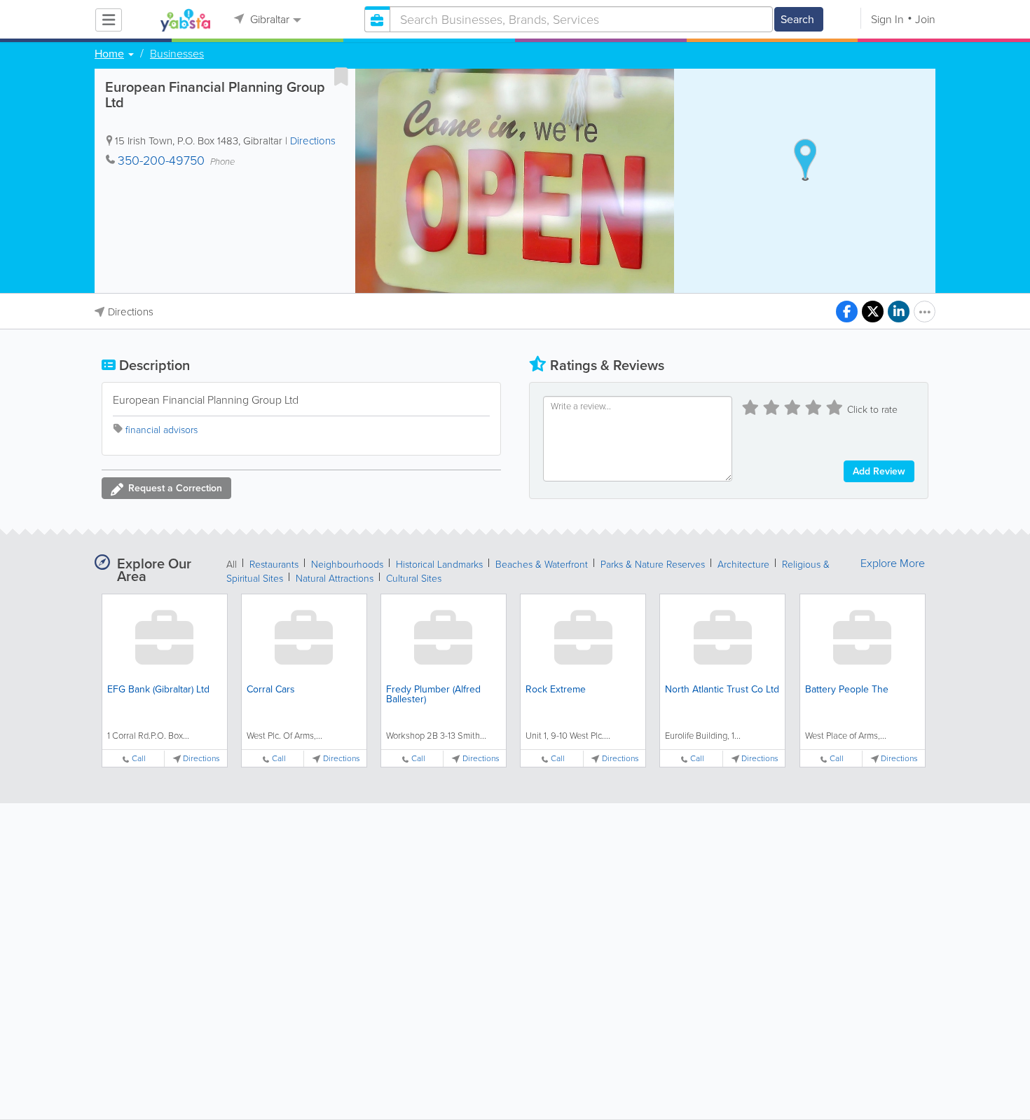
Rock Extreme (556, 689)
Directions (313, 141)
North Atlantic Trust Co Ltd (722, 689)
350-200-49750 (161, 160)
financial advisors (161, 430)
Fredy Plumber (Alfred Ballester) (433, 694)
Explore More (892, 563)
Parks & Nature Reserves (652, 564)
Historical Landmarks (439, 564)
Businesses (177, 54)
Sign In (887, 19)
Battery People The (846, 689)
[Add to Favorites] (341, 76)
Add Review (879, 471)
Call (139, 758)
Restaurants (273, 564)
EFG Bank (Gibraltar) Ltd (158, 689)
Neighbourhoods (347, 564)
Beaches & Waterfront (541, 564)
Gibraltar (268, 19)
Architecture (743, 564)
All (231, 564)
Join (925, 19)
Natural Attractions (334, 578)
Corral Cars (271, 689)
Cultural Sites (413, 578)
